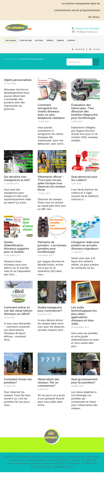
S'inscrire (96, 49)
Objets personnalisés (18, 80)
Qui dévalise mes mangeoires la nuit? (17, 178)
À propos (71, 40)
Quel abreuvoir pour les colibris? (84, 178)
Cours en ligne (26, 40)
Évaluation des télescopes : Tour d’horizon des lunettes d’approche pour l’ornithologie (84, 111)
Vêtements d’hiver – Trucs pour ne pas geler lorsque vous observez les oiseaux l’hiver (51, 183)
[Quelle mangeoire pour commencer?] (52, 301)
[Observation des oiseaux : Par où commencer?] (52, 373)
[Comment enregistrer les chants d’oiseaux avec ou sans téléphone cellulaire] (52, 99)
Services (50, 40)
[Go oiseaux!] (18, 27)
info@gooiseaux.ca (87, 31)
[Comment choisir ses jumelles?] (18, 373)
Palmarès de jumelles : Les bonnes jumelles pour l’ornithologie (52, 246)
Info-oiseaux (11, 40)
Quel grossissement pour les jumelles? (84, 381)
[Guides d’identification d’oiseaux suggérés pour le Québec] (18, 236)
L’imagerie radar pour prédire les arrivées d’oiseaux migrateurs (85, 245)
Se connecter (80, 49)
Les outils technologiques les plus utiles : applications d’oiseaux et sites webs (84, 315)
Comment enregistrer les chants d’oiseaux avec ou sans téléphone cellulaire (51, 111)
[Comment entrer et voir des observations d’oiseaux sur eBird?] (18, 301)
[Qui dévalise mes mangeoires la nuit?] (18, 170)
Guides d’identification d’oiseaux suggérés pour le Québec (16, 246)
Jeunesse (60, 40)
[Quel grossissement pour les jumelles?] (85, 373)
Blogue (15, 59)
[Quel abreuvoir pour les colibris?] (85, 170)
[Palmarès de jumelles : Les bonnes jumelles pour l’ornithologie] (52, 236)
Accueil (7, 59)
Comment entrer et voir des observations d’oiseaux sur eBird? (18, 311)
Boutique (39, 40)
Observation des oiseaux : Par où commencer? (48, 382)
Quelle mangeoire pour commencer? (50, 309)
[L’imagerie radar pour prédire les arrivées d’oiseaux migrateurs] (85, 236)
